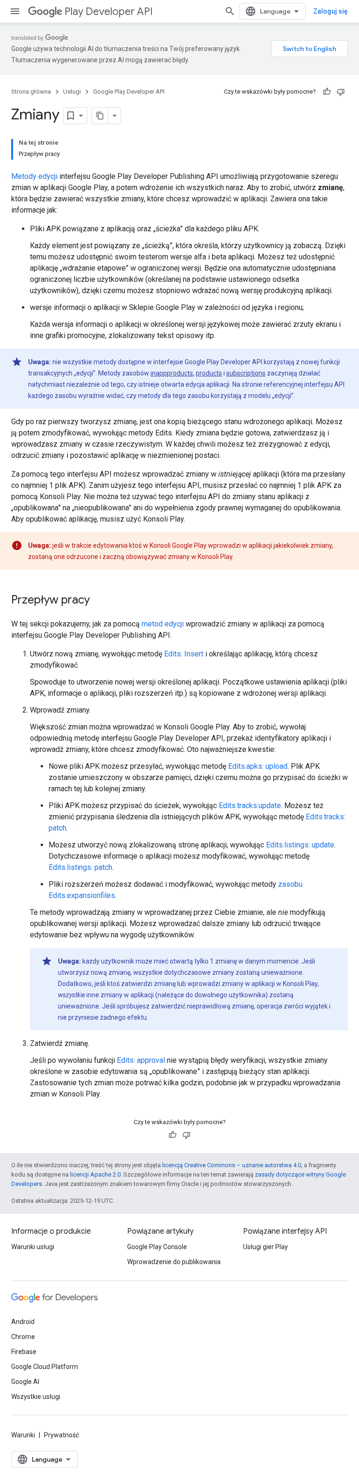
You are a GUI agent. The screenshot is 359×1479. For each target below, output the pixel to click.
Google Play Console (157, 1247)
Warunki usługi (32, 1247)
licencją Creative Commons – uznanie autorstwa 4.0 (231, 1165)
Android (23, 1321)
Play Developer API (109, 11)
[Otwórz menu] (15, 11)
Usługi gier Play (265, 1247)
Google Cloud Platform (44, 1366)
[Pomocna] (327, 92)
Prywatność (61, 1435)
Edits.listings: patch (80, 867)
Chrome (23, 1336)
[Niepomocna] (341, 92)
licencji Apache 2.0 (95, 1174)
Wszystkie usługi (35, 1396)
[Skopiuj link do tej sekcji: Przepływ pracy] (99, 600)
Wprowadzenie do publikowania (174, 1262)
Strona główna (31, 91)
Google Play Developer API (129, 91)
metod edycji (163, 623)
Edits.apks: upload (257, 766)
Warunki (23, 1435)
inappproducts (172, 373)
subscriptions (246, 373)
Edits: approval (141, 1060)
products (209, 373)
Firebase (23, 1351)
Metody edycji (34, 176)
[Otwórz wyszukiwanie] (230, 11)
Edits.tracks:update (250, 805)
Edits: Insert (183, 653)
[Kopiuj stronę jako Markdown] (100, 116)
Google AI (25, 1381)
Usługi (72, 91)
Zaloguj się (330, 11)
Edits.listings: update (300, 844)
